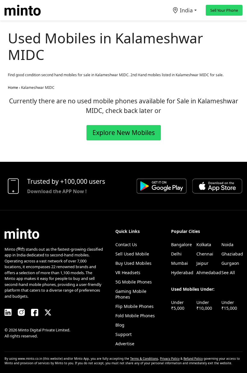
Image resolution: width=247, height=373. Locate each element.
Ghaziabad (232, 254)
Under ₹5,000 (177, 305)
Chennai (204, 254)
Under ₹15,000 (229, 305)
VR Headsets (127, 272)
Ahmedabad (208, 272)
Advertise (124, 343)
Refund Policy (193, 358)
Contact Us (126, 244)
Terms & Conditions (144, 358)
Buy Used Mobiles (133, 263)
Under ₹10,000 (204, 305)
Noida (227, 244)
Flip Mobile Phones (134, 306)
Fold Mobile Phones (135, 315)
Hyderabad (182, 272)
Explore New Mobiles (123, 132)
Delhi (176, 254)
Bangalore (181, 244)
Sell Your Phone (224, 10)
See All (228, 272)
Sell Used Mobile (132, 254)
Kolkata (203, 244)
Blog (119, 325)
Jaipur (202, 263)
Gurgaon (230, 263)
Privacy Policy (170, 358)
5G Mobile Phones (133, 282)
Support (123, 334)
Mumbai (179, 263)
